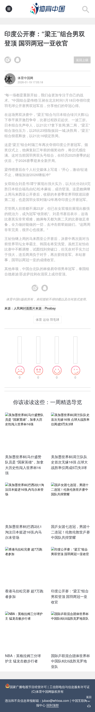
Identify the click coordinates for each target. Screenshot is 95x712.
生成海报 (57, 290)
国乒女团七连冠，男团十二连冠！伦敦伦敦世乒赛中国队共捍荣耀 (70, 532)
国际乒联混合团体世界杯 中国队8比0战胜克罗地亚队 (70, 661)
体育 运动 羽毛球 (47, 319)
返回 (88, 697)
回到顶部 (52, 705)
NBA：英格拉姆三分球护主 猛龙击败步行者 (23, 658)
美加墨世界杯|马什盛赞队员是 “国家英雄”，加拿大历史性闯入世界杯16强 (24, 465)
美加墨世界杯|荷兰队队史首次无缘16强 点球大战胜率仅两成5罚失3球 (69, 462)
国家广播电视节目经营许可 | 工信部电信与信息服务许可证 (50, 687)
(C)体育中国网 (41, 691)
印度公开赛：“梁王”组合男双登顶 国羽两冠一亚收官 (70, 596)
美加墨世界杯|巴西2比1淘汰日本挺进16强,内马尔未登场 (23, 532)
